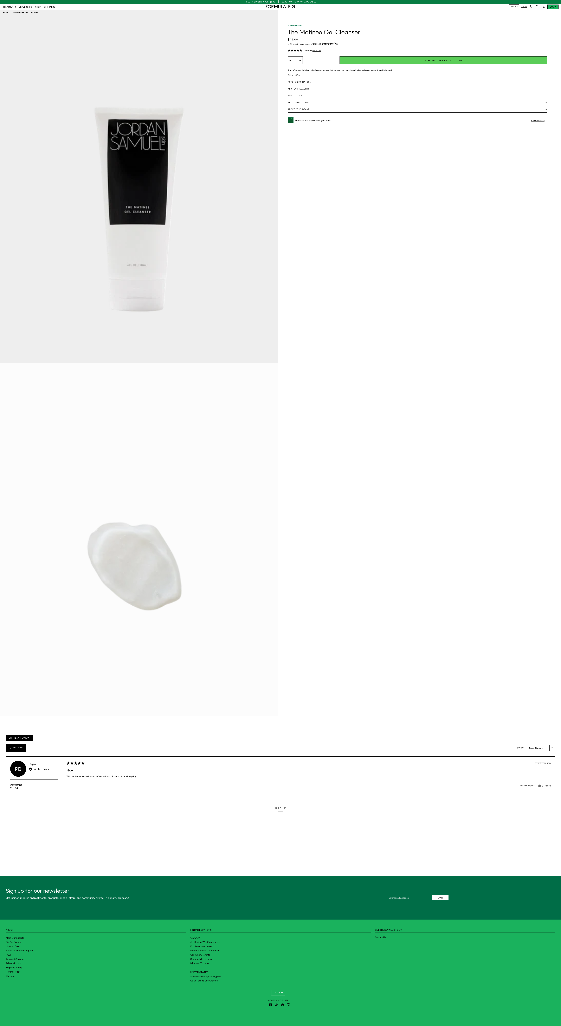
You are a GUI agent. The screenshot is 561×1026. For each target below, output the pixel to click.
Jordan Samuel (297, 25)
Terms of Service (15, 958)
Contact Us (380, 937)
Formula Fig (276, 1000)
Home (5, 12)
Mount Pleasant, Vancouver (204, 950)
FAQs (8, 954)
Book (553, 6)
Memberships (25, 6)
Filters (17, 747)
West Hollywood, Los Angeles (205, 976)
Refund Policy (13, 971)
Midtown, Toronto (199, 963)
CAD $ (513, 6)
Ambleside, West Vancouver (205, 941)
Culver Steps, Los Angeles (204, 980)
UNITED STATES (199, 972)
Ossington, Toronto (200, 954)
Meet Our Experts (15, 937)
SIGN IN (524, 6)
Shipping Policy (14, 967)
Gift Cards (49, 6)
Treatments (9, 6)
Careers (10, 975)
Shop (38, 6)
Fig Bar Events (13, 941)
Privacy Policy (13, 963)
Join (440, 897)
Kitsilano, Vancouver (201, 946)
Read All (316, 50)
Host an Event (13, 946)
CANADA (195, 937)
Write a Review (19, 737)
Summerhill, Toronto (201, 958)
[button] (280, 6)
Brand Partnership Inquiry (19, 950)
